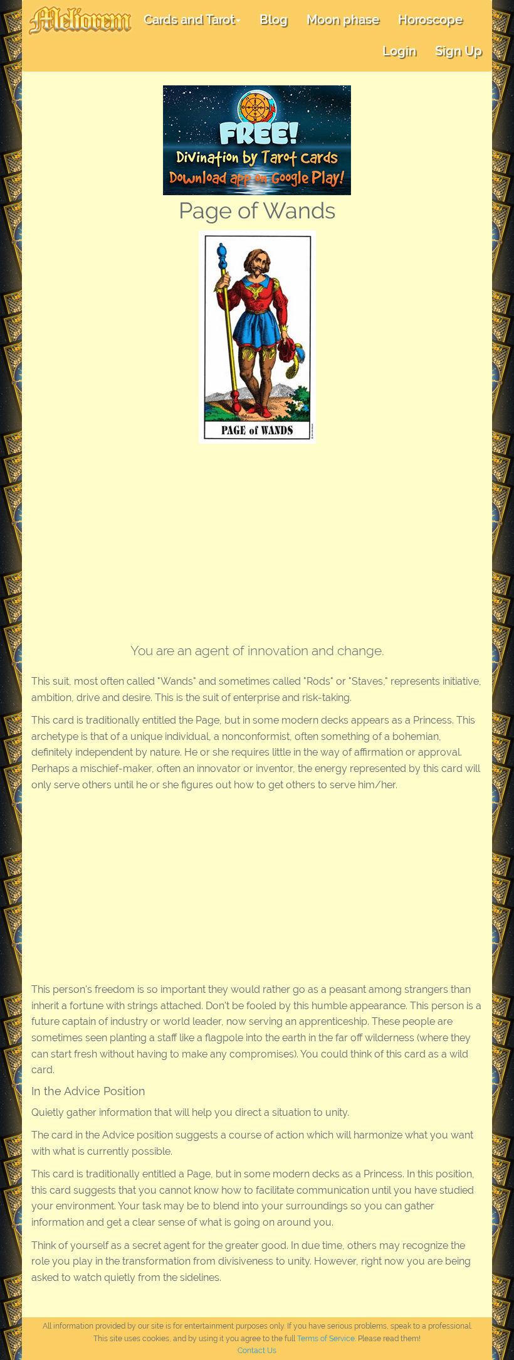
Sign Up (458, 50)
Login (399, 50)
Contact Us (257, 1350)
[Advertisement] (257, 538)
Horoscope (430, 19)
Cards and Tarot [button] (189, 19)
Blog (274, 19)
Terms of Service (326, 1338)
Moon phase (343, 19)
